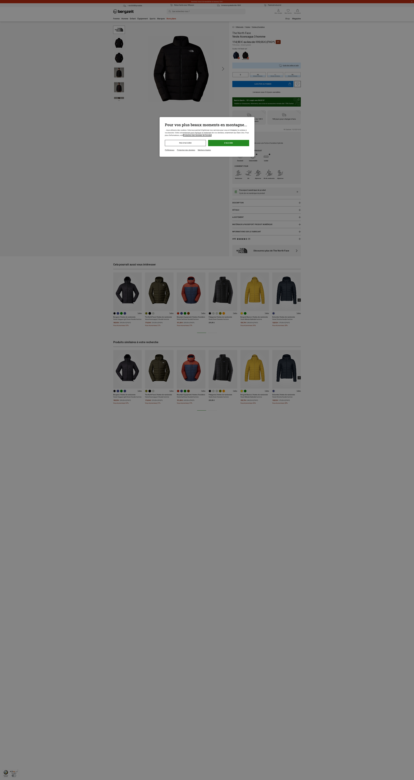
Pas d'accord (185, 143)
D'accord (228, 143)
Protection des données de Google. (197, 135)
